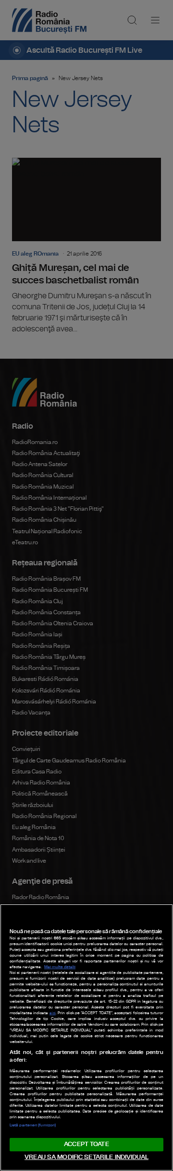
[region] (86, 1037)
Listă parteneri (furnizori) (33, 1125)
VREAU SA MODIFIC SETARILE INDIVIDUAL (86, 1157)
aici (52, 1013)
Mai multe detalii (59, 967)
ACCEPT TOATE (86, 1144)
